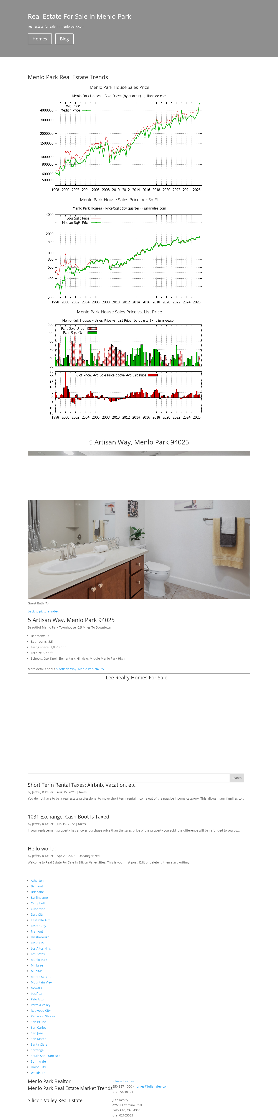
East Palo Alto (40, 920)
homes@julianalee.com (152, 1086)
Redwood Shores (43, 1016)
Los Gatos (38, 954)
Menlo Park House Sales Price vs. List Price (119, 312)
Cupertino (38, 909)
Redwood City (41, 1010)
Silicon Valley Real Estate (55, 1100)
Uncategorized (89, 856)
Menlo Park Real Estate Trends (68, 77)
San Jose (37, 1033)
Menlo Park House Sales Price (119, 87)
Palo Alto (37, 999)
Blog (64, 39)
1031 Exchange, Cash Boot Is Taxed (68, 816)
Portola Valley (40, 1005)
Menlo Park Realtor (49, 1081)
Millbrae (37, 965)
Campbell (38, 903)
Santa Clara (39, 1044)
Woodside (38, 1073)
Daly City (37, 914)
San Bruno (38, 1022)
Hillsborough (40, 937)
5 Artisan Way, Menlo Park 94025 (80, 669)
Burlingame (39, 897)
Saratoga (37, 1050)
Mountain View (42, 982)
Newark (36, 988)
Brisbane (37, 892)
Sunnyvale (38, 1061)
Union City (38, 1067)
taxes (83, 792)
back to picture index (43, 611)
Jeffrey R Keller (42, 792)
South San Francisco (45, 1056)
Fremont (37, 931)
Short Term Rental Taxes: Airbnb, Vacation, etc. (82, 784)
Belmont (37, 886)
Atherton (37, 880)
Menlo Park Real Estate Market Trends (70, 1088)
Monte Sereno (41, 977)
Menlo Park (39, 960)
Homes (40, 39)
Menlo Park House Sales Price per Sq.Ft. (119, 200)
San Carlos (38, 1027)
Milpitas (37, 971)
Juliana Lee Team (125, 1081)
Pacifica (36, 994)
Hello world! (42, 848)
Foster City (38, 926)
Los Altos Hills (41, 948)
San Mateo (38, 1039)
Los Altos (37, 943)
